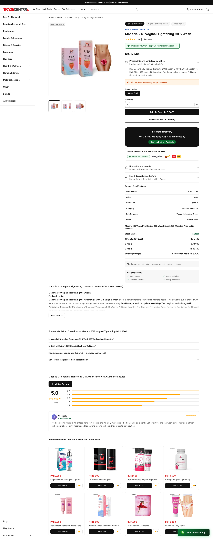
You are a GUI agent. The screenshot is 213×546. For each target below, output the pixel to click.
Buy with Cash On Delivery (162, 119)
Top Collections (68, 9)
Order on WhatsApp (196, 532)
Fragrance (8, 52)
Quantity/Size (131, 89)
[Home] (16, 9)
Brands (57, 9)
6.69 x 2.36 (133, 93)
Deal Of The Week (11, 17)
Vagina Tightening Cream (158, 24)
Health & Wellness (12, 66)
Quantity (129, 100)
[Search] (137, 9)
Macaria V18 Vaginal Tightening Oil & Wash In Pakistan (101, 307)
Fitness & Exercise (12, 45)
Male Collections (11, 80)
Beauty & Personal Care (14, 24)
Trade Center (178, 24)
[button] (17, 24)
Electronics (8, 31)
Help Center (8, 528)
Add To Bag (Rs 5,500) (162, 112)
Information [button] (8, 535)
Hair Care (7, 59)
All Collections (10, 101)
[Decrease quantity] (127, 104)
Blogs (6, 521)
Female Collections (12, 38)
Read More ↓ (57, 315)
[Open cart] (207, 9)
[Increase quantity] (196, 104)
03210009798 (196, 9)
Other (6, 87)
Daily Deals (47, 9)
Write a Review (62, 384)
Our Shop (36, 9)
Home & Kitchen (11, 73)
